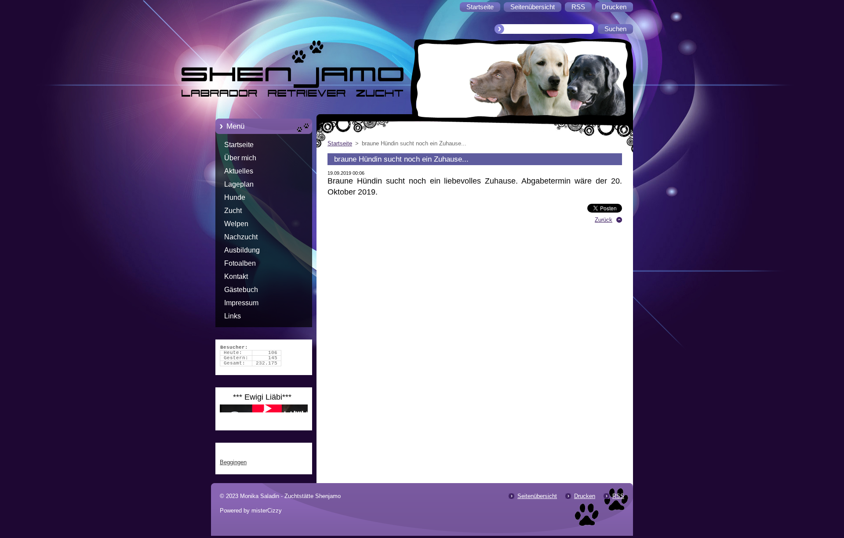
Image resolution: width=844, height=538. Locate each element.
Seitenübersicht (537, 496)
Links (232, 316)
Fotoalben (240, 263)
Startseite (239, 144)
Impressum (241, 303)
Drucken (584, 496)
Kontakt (236, 276)
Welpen (236, 223)
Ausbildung (242, 250)
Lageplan (239, 184)
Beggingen (233, 462)
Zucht (233, 210)
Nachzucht (241, 237)
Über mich (240, 158)
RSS (618, 496)
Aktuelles (238, 171)
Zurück (603, 220)
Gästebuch (241, 289)
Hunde (234, 197)
